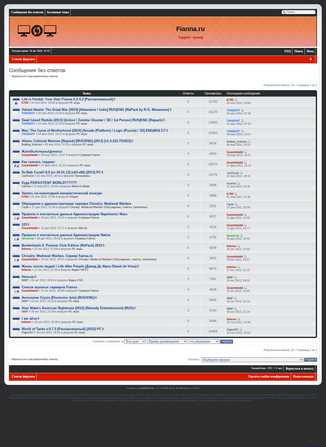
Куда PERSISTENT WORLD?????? (49, 183)
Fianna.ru (184, 388)
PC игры (74, 102)
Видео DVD (76, 280)
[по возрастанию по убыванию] (211, 341)
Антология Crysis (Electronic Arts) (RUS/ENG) (58, 298)
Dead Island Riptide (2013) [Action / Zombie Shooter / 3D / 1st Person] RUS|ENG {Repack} (92, 120)
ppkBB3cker (147, 388)
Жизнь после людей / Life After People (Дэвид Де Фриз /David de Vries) (79, 266)
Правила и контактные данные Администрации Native (66, 235)
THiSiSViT (28, 113)
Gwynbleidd (30, 154)
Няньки (28, 277)
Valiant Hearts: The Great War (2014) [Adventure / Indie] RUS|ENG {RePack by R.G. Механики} (95, 110)
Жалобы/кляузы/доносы (42, 151)
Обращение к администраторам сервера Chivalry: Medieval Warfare (76, 204)
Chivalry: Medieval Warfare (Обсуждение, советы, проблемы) (109, 207)
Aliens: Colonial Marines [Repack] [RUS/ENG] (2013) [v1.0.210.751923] (76, 141)
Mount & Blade (81, 186)
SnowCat (28, 238)
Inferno (26, 248)
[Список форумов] (37, 31)
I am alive (29, 318)
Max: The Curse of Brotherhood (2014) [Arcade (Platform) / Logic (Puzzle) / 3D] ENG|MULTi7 (94, 130)
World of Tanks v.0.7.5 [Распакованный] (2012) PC (61, 329)
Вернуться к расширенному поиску (35, 76)
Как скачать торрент (38, 162)
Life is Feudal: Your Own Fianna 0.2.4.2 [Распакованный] (67, 99)
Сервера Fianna (89, 154)
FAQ (287, 51)
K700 (25, 102)
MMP (25, 280)
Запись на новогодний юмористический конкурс (62, 193)
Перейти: (194, 359)
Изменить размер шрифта (310, 59)
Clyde (25, 207)
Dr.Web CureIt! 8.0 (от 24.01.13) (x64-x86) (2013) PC (61, 172)
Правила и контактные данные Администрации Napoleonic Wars (74, 214)
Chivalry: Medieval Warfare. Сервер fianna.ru (57, 256)
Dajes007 (27, 332)
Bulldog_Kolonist (32, 144)
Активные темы (58, 12)
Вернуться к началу (300, 368)
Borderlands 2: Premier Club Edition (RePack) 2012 (62, 245)
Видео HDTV (80, 269)
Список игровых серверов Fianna (49, 287)
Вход (310, 51)
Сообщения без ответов (27, 12)
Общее (73, 196)
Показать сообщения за (108, 341)
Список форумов (23, 59)
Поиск (298, 51)
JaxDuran (28, 175)
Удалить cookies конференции (268, 376)
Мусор (83, 227)
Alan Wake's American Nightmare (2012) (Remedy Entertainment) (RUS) (77, 308)
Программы (82, 175)
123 (24, 224)
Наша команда (303, 376)
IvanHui (26, 186)
